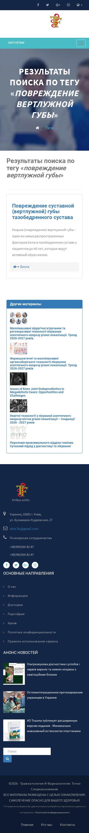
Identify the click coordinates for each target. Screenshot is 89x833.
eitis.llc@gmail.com (24, 529)
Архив (12, 623)
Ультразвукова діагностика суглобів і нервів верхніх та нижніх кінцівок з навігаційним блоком (53, 669)
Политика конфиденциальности (31, 632)
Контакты (67, 825)
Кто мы (46, 825)
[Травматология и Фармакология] (37, 128)
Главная (27, 825)
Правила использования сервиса (32, 641)
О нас (11, 586)
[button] (79, 5)
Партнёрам (16, 43)
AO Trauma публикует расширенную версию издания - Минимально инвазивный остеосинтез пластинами (54, 725)
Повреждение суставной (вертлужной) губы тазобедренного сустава (43, 211)
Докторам (15, 605)
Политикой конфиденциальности (52, 812)
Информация (17, 596)
